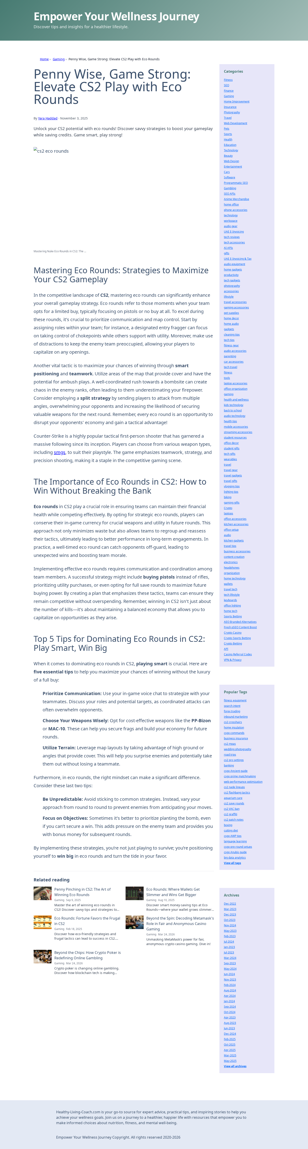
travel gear (231, 470)
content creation (234, 557)
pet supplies (231, 313)
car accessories (234, 362)
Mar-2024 (230, 958)
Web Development (235, 123)
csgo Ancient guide (236, 771)
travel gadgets (233, 475)
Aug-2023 (230, 1023)
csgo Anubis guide (235, 852)
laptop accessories (235, 383)
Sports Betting (233, 616)
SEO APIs (229, 194)
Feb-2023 (230, 936)
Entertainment (233, 166)
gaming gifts (231, 502)
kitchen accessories (236, 524)
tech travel (230, 367)
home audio (231, 324)
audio (227, 535)
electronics (231, 562)
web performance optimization (243, 782)
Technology (231, 150)
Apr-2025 (230, 1050)
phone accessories (235, 210)
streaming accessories (238, 432)
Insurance (230, 107)
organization (232, 573)
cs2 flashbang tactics (237, 792)
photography (232, 286)
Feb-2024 (230, 985)
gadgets (229, 329)
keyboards (230, 600)
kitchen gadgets (234, 540)
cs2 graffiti (230, 814)
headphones (231, 568)
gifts (226, 253)
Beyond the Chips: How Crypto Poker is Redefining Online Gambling (87, 955)
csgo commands (234, 733)
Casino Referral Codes (238, 654)
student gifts (231, 448)
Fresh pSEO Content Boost (240, 627)
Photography (232, 112)
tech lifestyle (232, 595)
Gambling (230, 188)
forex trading (232, 711)
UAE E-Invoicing (234, 232)
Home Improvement (236, 101)
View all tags (232, 863)
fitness (228, 372)
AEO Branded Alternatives (240, 622)
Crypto (228, 508)
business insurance (236, 738)
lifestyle (229, 297)
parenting (230, 356)
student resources (235, 437)
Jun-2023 (229, 1028)
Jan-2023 (229, 947)
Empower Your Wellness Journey (116, 16)
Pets (226, 129)
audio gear (230, 226)
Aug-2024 (230, 990)
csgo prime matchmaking (240, 776)
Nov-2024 (230, 925)
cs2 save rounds (234, 803)
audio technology (234, 416)
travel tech (230, 589)
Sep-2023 (230, 963)
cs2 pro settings (234, 760)
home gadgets (233, 269)
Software (229, 177)
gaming (228, 394)
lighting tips (231, 492)
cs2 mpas (230, 744)
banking (229, 765)
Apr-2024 (230, 996)
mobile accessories (236, 427)
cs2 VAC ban (231, 809)
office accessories (235, 519)
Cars (227, 172)
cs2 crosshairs (233, 722)
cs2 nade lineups (234, 787)
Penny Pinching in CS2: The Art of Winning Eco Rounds (82, 892)
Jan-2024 (229, 1001)
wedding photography (237, 749)
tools (227, 378)
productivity (231, 275)
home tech (230, 611)
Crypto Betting (233, 643)
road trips (230, 755)
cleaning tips (232, 334)
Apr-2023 (230, 1017)
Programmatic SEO (236, 183)
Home (44, 59)
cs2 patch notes (234, 820)
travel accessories (235, 302)
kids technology (233, 405)
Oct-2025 (229, 1044)
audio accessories (235, 351)
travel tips (230, 546)
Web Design (231, 161)
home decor (231, 318)
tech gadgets (232, 280)
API (226, 649)
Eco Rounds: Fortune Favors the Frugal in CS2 (87, 921)
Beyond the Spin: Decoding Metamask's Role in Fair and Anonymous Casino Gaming (180, 924)
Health (228, 139)
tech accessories (234, 242)
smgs (59, 452)
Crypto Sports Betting (237, 638)
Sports (228, 134)
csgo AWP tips (232, 836)
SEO (226, 85)
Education (230, 145)
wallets (228, 584)
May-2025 (230, 1061)
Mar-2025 (230, 1055)
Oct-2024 (229, 1012)
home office (231, 204)
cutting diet (231, 830)
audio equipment (234, 264)
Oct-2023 (229, 920)
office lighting (232, 605)
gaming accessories (236, 307)
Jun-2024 (229, 974)
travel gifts (230, 481)
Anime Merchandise (236, 199)
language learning (235, 841)
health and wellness (236, 400)
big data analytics (235, 857)
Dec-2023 (230, 914)
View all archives (235, 1066)
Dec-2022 (230, 904)
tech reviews (232, 237)
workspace (230, 221)
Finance (229, 91)
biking (227, 497)
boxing (228, 825)
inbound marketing (236, 717)
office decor (231, 443)
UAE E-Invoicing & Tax (237, 259)
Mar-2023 (230, 909)
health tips (230, 421)
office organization (235, 389)
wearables (230, 459)
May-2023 (230, 931)
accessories (231, 291)
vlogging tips (232, 486)
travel (227, 465)
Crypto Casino (232, 633)
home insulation (234, 727)
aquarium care (233, 798)
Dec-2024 (230, 1034)
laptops (228, 513)
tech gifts (229, 454)
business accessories (237, 551)
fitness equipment (235, 700)
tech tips (229, 340)
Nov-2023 (230, 979)
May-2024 (230, 969)
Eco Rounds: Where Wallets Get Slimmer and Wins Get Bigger (173, 892)
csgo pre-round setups (238, 847)
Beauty (228, 156)
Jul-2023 (229, 952)
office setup (231, 530)
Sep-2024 (230, 1007)
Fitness (228, 80)
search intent (232, 706)
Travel (228, 118)
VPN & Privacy (232, 660)
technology (231, 215)
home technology (235, 578)
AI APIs (228, 248)
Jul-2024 (229, 941)
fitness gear (231, 345)
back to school (233, 410)
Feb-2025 (230, 1039)
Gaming (59, 59)
